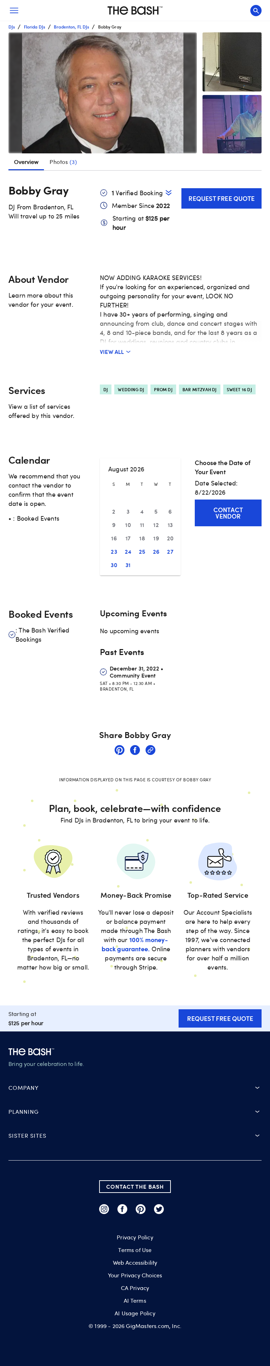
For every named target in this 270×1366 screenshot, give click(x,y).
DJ (105, 389)
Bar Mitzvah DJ (199, 389)
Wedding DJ (131, 389)
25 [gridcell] (142, 551)
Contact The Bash (135, 1186)
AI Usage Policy (135, 1313)
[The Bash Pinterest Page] (141, 1209)
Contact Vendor (228, 512)
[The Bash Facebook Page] (122, 1209)
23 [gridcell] (114, 551)
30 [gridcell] (114, 565)
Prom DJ (163, 389)
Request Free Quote (221, 198)
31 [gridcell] (128, 565)
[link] (119, 751)
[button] (102, 92)
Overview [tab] (26, 162)
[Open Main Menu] (14, 10)
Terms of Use (135, 1249)
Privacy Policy (135, 1237)
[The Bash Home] (135, 10)
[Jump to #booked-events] (169, 193)
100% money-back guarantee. (135, 944)
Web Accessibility (135, 1262)
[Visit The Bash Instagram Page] (104, 1209)
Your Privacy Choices (135, 1275)
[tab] (63, 161)
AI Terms (135, 1300)
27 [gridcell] (170, 551)
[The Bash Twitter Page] (159, 1209)
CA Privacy (135, 1287)
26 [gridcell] (156, 551)
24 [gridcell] (128, 551)
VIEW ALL (112, 352)
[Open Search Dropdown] (256, 10)
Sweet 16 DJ (239, 389)
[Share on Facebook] (135, 751)
